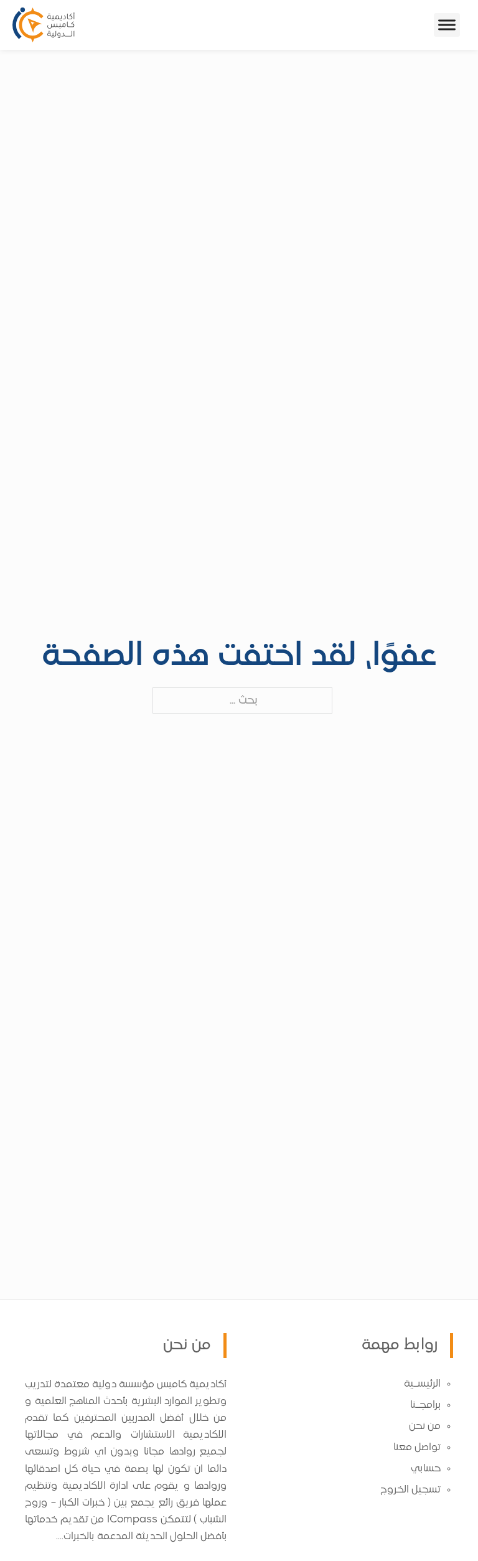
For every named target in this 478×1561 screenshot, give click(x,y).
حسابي (426, 1469)
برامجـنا (425, 1405)
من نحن (425, 1426)
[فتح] (447, 25)
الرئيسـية (422, 1384)
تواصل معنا (417, 1448)
